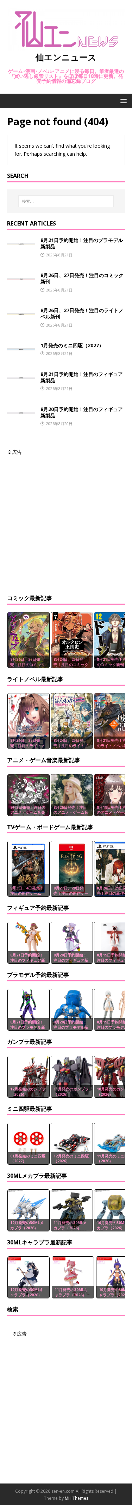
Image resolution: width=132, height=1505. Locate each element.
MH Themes (76, 1498)
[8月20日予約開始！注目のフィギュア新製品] (21, 410)
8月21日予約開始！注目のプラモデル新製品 (81, 243)
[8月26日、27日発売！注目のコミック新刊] (21, 276)
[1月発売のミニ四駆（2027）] (21, 346)
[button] (122, 100)
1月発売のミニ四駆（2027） (72, 345)
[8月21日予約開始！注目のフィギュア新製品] (21, 374)
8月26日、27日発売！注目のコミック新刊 (82, 278)
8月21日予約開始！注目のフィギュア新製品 (81, 377)
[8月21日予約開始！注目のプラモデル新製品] (21, 240)
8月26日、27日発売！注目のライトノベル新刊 (82, 313)
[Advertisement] (66, 521)
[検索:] (66, 201)
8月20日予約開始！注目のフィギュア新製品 (81, 412)
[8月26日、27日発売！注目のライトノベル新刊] (21, 311)
